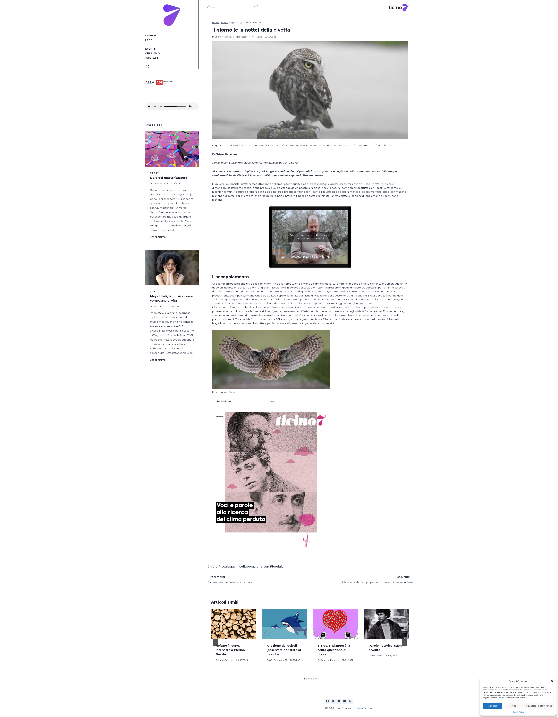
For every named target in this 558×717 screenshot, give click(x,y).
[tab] (304, 678)
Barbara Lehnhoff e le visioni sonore (230, 580)
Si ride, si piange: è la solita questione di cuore (334, 650)
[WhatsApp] (350, 701)
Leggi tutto (159, 237)
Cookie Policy (518, 712)
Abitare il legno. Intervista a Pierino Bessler (230, 650)
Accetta (492, 705)
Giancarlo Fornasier (329, 660)
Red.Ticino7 (377, 655)
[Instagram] (333, 701)
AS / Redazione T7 (278, 660)
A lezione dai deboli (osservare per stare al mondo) (284, 650)
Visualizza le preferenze (539, 705)
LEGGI (149, 40)
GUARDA (151, 35)
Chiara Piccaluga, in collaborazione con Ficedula (238, 37)
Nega (513, 705)
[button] (552, 681)
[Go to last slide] (215, 642)
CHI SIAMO (152, 53)
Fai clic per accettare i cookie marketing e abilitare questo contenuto (310, 237)
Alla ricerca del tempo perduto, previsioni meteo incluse (377, 580)
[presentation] (233, 624)
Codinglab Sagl (364, 708)
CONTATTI (152, 58)
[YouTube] (338, 701)
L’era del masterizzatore (168, 177)
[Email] (344, 701)
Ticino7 (154, 173)
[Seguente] (404, 642)
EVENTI (150, 48)
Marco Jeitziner (225, 660)
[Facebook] (327, 701)
